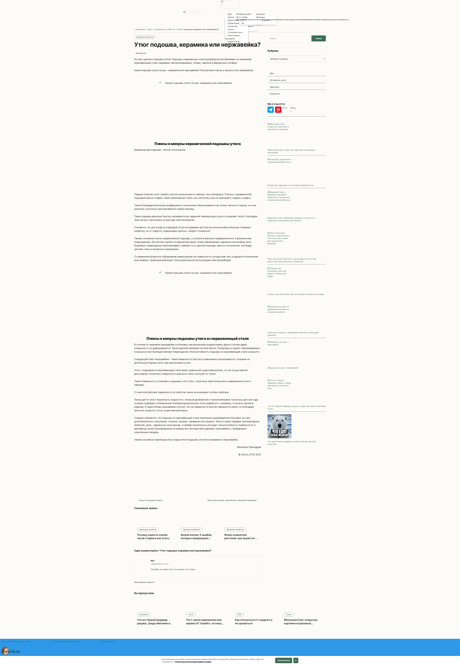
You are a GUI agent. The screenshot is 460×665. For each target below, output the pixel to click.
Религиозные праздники (232, 36)
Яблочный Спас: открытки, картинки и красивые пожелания (301, 623)
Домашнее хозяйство (145, 37)
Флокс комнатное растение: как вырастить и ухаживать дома (240, 538)
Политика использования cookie (66, 641)
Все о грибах (242, 17)
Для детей (144, 614)
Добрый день (234, 23)
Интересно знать (243, 14)
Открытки (275, 94)
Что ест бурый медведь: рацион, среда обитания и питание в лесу (153, 623)
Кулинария (232, 17)
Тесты (191, 614)
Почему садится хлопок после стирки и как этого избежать (153, 538)
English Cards (235, 41)
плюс (193, 245)
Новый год (232, 26)
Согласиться (284, 660)
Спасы (230, 29)
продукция (141, 53)
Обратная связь (108, 641)
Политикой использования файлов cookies (193, 662)
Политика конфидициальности (16, 641)
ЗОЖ (239, 614)
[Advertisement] (197, 172)
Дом (272, 73)
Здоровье (260, 14)
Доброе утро (233, 20)
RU (243, 23)
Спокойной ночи (235, 32)
